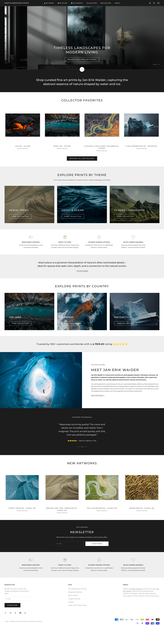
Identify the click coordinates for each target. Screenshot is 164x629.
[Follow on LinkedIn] (25, 613)
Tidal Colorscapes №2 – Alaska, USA (102, 508)
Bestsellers (106, 3)
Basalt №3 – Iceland (62, 146)
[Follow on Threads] (15, 613)
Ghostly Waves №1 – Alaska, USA (22, 508)
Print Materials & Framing (77, 589)
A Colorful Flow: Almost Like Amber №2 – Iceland (101, 147)
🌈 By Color (62, 3)
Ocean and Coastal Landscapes (82, 59)
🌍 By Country (77, 3)
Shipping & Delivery (75, 592)
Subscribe (97, 544)
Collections (91, 3)
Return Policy (73, 595)
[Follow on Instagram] (10, 613)
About (117, 3)
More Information (97, 395)
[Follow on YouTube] (20, 613)
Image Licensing (74, 599)
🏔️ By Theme (49, 3)
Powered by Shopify (35, 621)
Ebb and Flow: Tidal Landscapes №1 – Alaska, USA (62, 509)
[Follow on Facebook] (5, 613)
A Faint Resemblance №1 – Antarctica (141, 146)
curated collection (136, 589)
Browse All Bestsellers (82, 158)
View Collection (20, 216)
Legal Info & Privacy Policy (77, 605)
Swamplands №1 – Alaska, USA (141, 508)
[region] (82, 37)
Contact (71, 602)
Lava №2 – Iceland (22, 146)
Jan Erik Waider (82, 271)
